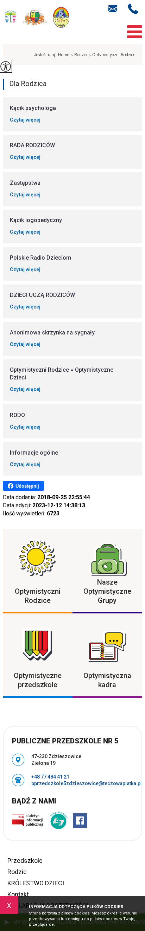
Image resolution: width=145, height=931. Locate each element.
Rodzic (78, 55)
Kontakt (18, 894)
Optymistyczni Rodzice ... (113, 55)
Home (63, 55)
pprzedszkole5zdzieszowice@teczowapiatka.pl (116, 8)
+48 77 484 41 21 (135, 9)
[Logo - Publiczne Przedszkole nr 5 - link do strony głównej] (36, 18)
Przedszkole (25, 860)
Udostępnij (27, 486)
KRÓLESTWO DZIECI (35, 883)
